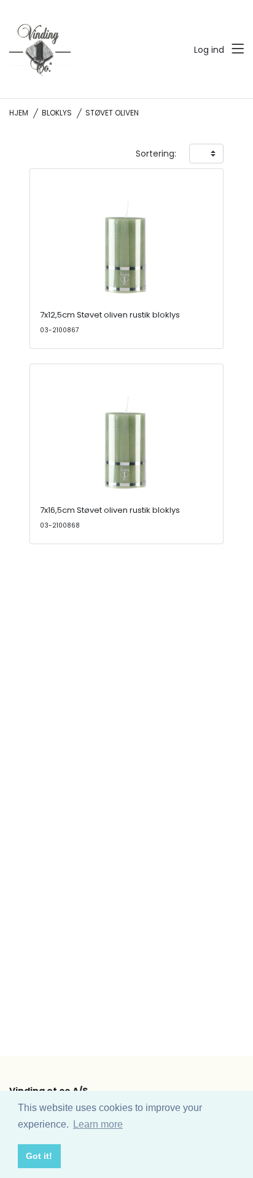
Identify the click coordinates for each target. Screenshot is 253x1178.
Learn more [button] (98, 1124)
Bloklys (57, 112)
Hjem (18, 112)
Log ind (209, 50)
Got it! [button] (39, 1156)
